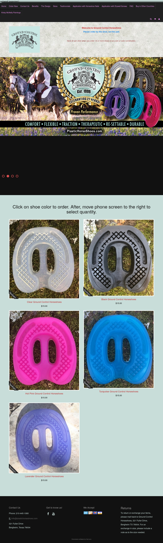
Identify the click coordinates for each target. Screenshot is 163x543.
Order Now (13, 6)
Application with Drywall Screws (114, 6)
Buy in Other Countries (145, 6)
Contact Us (24, 6)
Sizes (55, 6)
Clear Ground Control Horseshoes (44, 301)
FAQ (131, 6)
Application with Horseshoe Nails (86, 6)
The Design (45, 6)
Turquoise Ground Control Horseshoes (118, 391)
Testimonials (65, 6)
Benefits (35, 6)
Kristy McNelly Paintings (11, 12)
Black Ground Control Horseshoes (118, 299)
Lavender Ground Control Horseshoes (44, 476)
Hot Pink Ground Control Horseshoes (44, 393)
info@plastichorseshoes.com (24, 518)
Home (3, 6)
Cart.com (88, 539)
